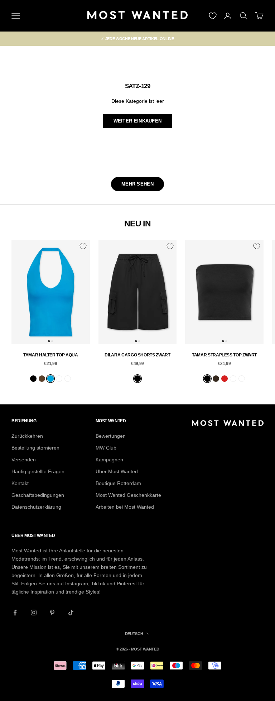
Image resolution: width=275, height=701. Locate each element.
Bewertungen (111, 436)
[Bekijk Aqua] (50, 378)
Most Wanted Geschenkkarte (128, 495)
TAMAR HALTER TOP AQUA (50, 354)
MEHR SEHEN (137, 184)
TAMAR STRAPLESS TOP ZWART (224, 354)
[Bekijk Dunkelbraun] (216, 378)
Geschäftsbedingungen (37, 495)
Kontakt (20, 483)
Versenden (23, 459)
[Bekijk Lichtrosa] (59, 378)
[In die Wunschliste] (83, 246)
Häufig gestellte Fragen (37, 471)
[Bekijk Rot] (224, 378)
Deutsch (134, 634)
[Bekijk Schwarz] (33, 378)
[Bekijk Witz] (67, 378)
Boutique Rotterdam (118, 483)
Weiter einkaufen (138, 121)
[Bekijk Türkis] (233, 378)
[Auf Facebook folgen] (15, 612)
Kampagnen (109, 459)
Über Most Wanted (117, 471)
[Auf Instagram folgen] (33, 612)
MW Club (106, 448)
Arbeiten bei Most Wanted (125, 507)
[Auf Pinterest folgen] (52, 612)
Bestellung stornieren (35, 448)
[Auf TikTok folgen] (70, 612)
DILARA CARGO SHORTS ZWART (137, 354)
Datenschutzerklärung (36, 507)
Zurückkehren (27, 436)
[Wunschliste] (212, 15)
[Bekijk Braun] (42, 378)
